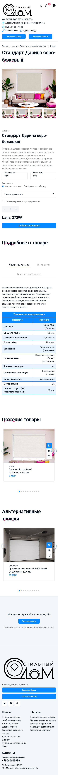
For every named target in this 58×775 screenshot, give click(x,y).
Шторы (14, 46)
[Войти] (40, 5)
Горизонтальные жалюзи (43, 717)
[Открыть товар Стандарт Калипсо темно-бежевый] (50, 113)
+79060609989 (11, 30)
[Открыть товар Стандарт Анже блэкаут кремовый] (36, 113)
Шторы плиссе (9, 726)
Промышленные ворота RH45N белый (28, 568)
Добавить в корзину (29, 225)
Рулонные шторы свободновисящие (33, 46)
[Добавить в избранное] (49, 456)
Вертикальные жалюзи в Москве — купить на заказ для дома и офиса (43, 723)
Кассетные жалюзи (40, 730)
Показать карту (29, 621)
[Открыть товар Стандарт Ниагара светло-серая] (22, 113)
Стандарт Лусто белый (20, 469)
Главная (5, 46)
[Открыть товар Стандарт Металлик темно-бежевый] (8, 113)
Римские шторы (10, 723)
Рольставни (13, 566)
